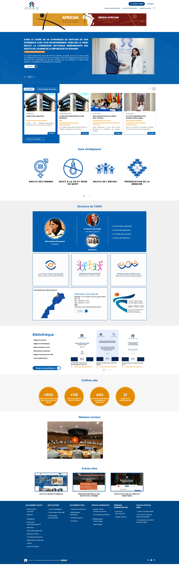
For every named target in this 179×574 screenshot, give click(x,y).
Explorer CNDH (138, 4)
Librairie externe (77, 518)
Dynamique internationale (53, 516)
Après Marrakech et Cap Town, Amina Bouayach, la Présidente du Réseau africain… (106, 129)
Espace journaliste (100, 505)
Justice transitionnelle (112, 8)
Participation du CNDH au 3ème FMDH (144, 521)
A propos (30, 511)
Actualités (29, 89)
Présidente (31, 519)
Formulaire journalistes (101, 515)
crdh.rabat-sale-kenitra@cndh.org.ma (87, 307)
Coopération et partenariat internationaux (69, 124)
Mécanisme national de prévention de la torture (106, 124)
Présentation (31, 509)
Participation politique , (134, 121)
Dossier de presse (99, 511)
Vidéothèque (97, 524)
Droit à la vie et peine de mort (36, 121)
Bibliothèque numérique (75, 513)
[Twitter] (148, 560)
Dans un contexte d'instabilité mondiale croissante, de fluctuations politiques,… (139, 128)
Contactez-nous (145, 8)
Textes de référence (121, 238)
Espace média (98, 509)
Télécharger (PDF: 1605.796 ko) (83, 366)
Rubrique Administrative (121, 506)
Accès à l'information (130, 8)
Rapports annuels (40, 340)
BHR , (61, 121)
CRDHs (29, 543)
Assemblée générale (122, 230)
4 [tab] (90, 195)
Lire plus (29, 66)
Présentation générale (122, 226)
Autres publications (41, 358)
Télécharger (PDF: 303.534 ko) (134, 366)
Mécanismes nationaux (42, 351)
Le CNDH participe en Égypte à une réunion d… (71, 117)
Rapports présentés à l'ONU (43, 354)
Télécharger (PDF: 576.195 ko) (108, 366)
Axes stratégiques (55, 509)
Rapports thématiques (42, 344)
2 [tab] (86, 195)
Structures (30, 522)
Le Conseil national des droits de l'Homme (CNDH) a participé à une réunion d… (73, 128)
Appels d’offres (120, 517)
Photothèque (98, 521)
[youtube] (151, 560)
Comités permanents (122, 234)
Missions (30, 515)
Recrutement (120, 514)
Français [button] (150, 4)
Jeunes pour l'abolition (35, 116)
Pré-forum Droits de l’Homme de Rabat (144, 516)
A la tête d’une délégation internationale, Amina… (136, 117)
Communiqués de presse (46, 89)
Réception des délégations (34, 52)
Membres (30, 527)
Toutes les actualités (33, 139)
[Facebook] (154, 560)
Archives (74, 521)
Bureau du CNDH (33, 534)
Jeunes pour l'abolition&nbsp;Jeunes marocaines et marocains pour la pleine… (40, 124)
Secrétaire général (34, 524)
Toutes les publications (45, 368)
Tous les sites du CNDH (143, 506)
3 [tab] (88, 195)
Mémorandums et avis (42, 347)
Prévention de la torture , (102, 121)
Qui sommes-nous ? (34, 505)
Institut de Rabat (33, 546)
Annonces (119, 511)
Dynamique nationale (56, 512)
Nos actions (53, 505)
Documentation (77, 505)
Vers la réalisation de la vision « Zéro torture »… (105, 117)
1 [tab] (83, 195)
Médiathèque (98, 519)
